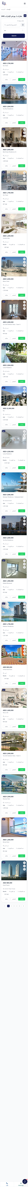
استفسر (14, 79)
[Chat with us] (24, 1181)
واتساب (21, 79)
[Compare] (24, 46)
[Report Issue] (24, 49)
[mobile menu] (24, 3)
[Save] (24, 43)
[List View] (25, 15)
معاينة (6, 79)
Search (14, 36)
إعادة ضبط (21, 20)
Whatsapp (20, 1185)
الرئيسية (3, 9)
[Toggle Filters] (23, 25)
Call (7, 1185)
